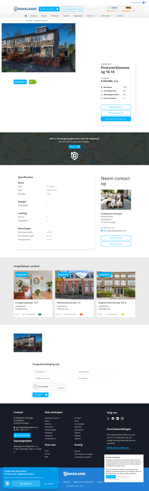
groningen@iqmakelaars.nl (27, 427)
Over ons (91, 16)
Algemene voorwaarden (83, 482)
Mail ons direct (116, 238)
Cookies (100, 482)
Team (47, 451)
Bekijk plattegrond (116, 113)
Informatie (105, 16)
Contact (120, 16)
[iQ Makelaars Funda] (128, 7)
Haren (76, 421)
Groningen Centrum (52, 418)
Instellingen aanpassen (113, 479)
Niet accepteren (123, 477)
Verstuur (37, 395)
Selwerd (77, 433)
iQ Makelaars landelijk (82, 457)
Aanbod (33, 16)
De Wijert (77, 418)
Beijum (47, 421)
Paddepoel (48, 433)
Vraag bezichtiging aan (117, 119)
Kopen (44, 16)
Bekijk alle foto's (115, 107)
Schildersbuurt (50, 439)
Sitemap (66, 482)
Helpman (48, 424)
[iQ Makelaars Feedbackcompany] (112, 8)
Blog (46, 457)
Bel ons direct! (48, 9)
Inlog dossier (136, 2)
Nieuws (47, 454)
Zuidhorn (77, 439)
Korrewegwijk (79, 424)
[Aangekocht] (33, 285)
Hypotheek (78, 16)
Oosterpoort (78, 430)
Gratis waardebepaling (72, 9)
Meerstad (77, 427)
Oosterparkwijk (50, 430)
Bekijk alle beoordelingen (118, 448)
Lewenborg (49, 427)
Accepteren (111, 477)
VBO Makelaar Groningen (83, 454)
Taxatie (66, 16)
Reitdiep (77, 436)
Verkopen (55, 16)
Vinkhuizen (49, 436)
